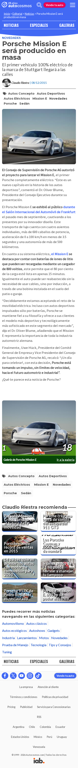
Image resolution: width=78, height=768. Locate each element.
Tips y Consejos (60, 645)
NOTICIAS (11, 25)
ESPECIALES (39, 25)
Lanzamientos (27, 638)
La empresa (26, 687)
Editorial (17, 13)
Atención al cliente (48, 687)
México (38, 736)
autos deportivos (51, 93)
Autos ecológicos (14, 630)
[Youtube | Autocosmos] (21, 675)
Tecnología (38, 645)
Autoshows (37, 630)
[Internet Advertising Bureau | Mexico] (39, 761)
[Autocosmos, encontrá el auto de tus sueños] (16, 5)
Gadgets (53, 630)
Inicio (7, 13)
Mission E (39, 98)
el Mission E (60, 254)
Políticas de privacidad (55, 697)
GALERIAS (66, 25)
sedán (24, 103)
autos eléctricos (17, 98)
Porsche (10, 103)
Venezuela (39, 746)
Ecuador (60, 726)
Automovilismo (13, 623)
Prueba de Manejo (15, 645)
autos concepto (21, 93)
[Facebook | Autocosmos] (5, 675)
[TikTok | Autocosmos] (38, 675)
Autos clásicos (36, 623)
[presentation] (39, 428)
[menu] (72, 5)
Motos (44, 638)
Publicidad (26, 707)
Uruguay (62, 736)
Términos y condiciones (23, 697)
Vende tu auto (54, 5)
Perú (49, 736)
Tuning (7, 652)
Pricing (11, 707)
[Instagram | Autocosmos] (30, 675)
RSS (39, 717)
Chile (32, 726)
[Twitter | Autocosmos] (13, 675)
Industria (8, 638)
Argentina (18, 726)
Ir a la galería (65, 459)
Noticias (29, 13)
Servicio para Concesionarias (54, 707)
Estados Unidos (20, 736)
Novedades (11, 38)
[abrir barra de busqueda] (39, 4)
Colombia (45, 726)
